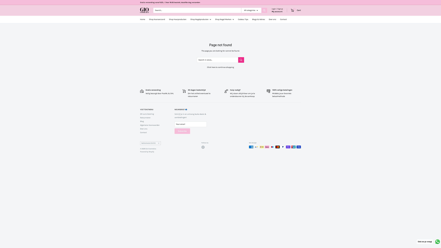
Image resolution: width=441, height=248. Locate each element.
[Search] (264, 10)
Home (142, 19)
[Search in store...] (241, 60)
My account (277, 11)
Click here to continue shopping (220, 67)
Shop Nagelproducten (199, 19)
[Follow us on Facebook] (203, 147)
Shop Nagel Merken (223, 19)
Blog (142, 121)
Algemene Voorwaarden (150, 125)
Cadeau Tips (243, 19)
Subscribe (182, 131)
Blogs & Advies (258, 19)
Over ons (272, 19)
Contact (283, 19)
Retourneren (145, 118)
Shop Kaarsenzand (157, 19)
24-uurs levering (147, 114)
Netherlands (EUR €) (148, 143)
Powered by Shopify (147, 152)
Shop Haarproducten (177, 19)
